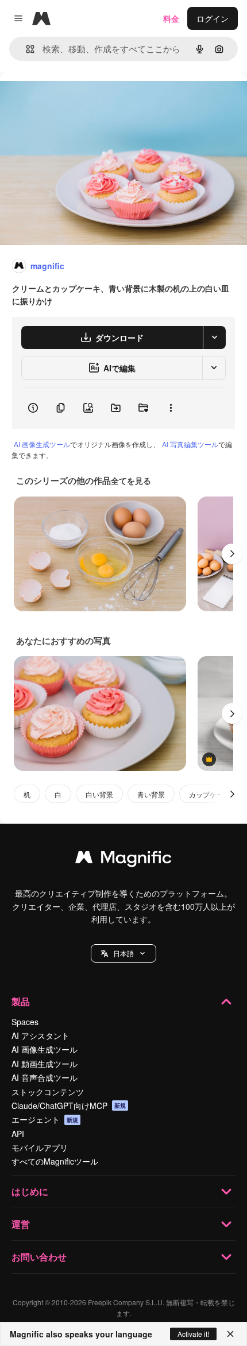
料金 (171, 18)
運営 (20, 1224)
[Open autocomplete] (25, 49)
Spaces (24, 1021)
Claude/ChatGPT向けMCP (68, 1105)
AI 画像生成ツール (42, 444)
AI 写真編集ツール (190, 444)
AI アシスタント (40, 1035)
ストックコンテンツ (47, 1091)
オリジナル (79, 98)
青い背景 (151, 794)
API (17, 1133)
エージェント (44, 1119)
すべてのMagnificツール (54, 1161)
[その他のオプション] (170, 408)
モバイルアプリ (39, 1147)
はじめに (29, 1191)
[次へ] (232, 553)
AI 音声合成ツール (44, 1077)
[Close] (230, 1334)
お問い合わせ (39, 1256)
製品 (20, 1001)
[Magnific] (123, 859)
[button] (123, 953)
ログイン (212, 18)
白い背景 (99, 794)
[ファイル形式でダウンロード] (214, 337)
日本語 (123, 953)
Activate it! (193, 1334)
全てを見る (131, 480)
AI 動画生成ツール (44, 1063)
